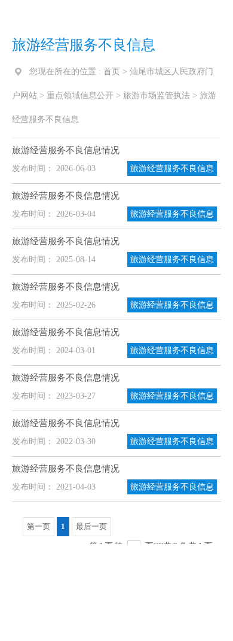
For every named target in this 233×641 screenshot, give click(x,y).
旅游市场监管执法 (156, 95)
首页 (111, 71)
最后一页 (91, 526)
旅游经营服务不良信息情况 (65, 150)
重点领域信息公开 (80, 95)
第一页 (38, 526)
